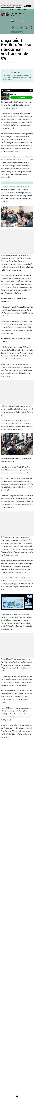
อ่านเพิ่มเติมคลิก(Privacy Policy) (7, 7)
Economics (11, 9)
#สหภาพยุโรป (19, 32)
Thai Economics (21, 9)
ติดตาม (22, 97)
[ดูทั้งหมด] (31, 90)
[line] (21, 27)
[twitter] (17, 27)
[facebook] (12, 27)
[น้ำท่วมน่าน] (5, 96)
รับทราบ (28, 6)
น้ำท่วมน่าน (13, 95)
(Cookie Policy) (19, 7)
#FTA (13, 32)
